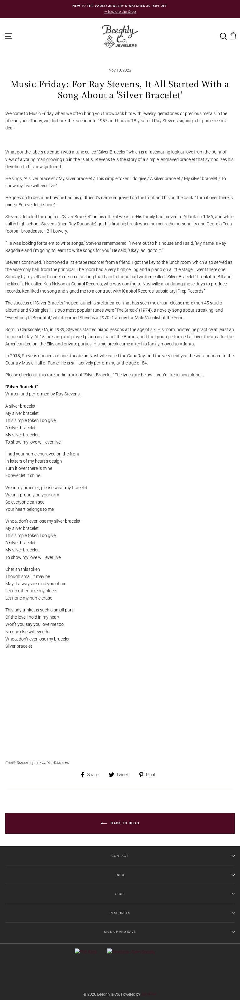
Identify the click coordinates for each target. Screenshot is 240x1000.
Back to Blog (124, 823)
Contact (120, 855)
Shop (120, 894)
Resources (120, 913)
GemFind (149, 994)
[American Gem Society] (131, 951)
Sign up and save (120, 931)
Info (120, 875)
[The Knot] (86, 951)
